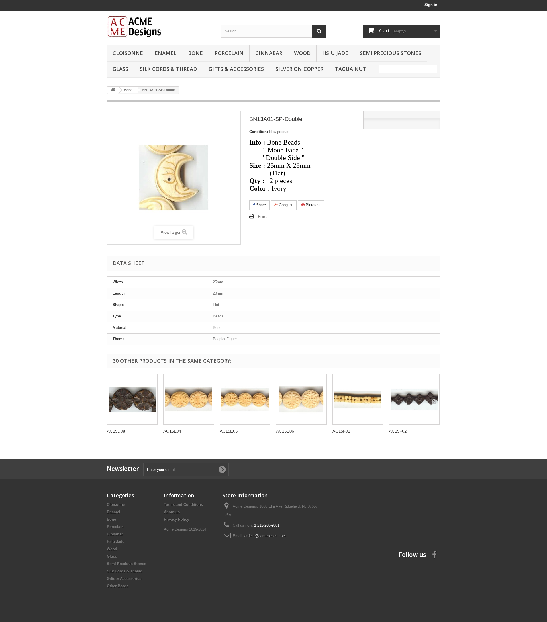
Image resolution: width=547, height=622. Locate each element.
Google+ (285, 205)
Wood (302, 53)
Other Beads (117, 586)
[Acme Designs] (159, 26)
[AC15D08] (132, 399)
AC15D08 (116, 431)
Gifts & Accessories (236, 68)
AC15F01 (341, 431)
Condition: (258, 132)
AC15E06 (285, 431)
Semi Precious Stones (390, 53)
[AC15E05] (245, 399)
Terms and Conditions (183, 504)
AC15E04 (172, 431)
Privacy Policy (176, 519)
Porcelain (229, 53)
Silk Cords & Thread (168, 68)
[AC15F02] (414, 399)
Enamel (165, 53)
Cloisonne (128, 53)
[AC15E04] (188, 399)
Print (262, 216)
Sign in (430, 5)
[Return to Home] (112, 90)
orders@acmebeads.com (265, 536)
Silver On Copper (299, 68)
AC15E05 (229, 431)
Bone (195, 53)
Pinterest (313, 205)
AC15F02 (398, 431)
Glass (120, 68)
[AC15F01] (357, 399)
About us (172, 512)
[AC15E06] (301, 399)
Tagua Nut (350, 68)
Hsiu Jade (335, 53)
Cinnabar (268, 53)
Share (260, 205)
